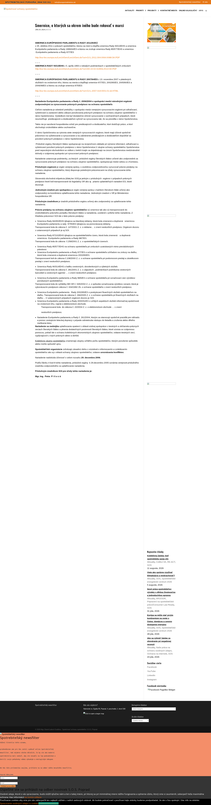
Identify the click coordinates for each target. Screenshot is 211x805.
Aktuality (129, 10)
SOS (149, 565)
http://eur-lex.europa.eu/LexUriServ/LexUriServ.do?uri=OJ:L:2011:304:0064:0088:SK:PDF (77, 57)
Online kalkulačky (188, 10)
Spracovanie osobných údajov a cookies (19, 803)
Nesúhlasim (53, 803)
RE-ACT (171, 562)
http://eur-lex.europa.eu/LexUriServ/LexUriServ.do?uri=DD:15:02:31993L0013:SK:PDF (76, 69)
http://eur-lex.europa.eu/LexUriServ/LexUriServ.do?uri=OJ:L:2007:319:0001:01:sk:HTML (76, 91)
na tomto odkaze (33, 797)
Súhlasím (42, 803)
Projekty (152, 10)
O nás (205, 2)
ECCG (48, 30)
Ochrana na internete (157, 654)
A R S (201, 10)
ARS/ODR (161, 598)
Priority (140, 10)
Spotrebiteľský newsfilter (190, 2)
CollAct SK (161, 562)
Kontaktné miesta (168, 10)
